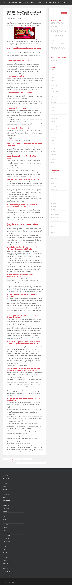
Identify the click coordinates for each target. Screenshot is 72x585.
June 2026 (53, 74)
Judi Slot (27, 2)
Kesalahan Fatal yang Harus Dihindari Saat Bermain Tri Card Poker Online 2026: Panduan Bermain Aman (58, 24)
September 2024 (54, 132)
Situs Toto (53, 226)
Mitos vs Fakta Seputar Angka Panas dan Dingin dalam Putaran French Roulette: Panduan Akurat (58, 37)
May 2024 (53, 143)
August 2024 (53, 135)
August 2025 (53, 102)
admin (18, 18)
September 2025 (54, 99)
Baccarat (33, 2)
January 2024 (54, 154)
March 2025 (53, 115)
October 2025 (54, 96)
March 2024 (53, 148)
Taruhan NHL (64, 2)
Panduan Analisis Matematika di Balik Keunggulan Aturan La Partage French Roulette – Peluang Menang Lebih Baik (59, 30)
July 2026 (53, 72)
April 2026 (53, 80)
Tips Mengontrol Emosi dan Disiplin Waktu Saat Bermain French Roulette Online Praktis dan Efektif (59, 42)
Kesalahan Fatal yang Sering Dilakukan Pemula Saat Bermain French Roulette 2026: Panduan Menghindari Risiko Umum (58, 47)
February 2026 (54, 85)
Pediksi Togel (48, 2)
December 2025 (54, 91)
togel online (11, 22)
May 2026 (53, 77)
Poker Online (40, 2)
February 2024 (54, 151)
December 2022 (54, 162)
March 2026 (53, 83)
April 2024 (53, 146)
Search (52, 10)
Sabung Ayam (56, 2)
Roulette (52, 183)
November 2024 (54, 126)
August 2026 (53, 69)
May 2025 (53, 110)
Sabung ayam (54, 186)
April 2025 (53, 113)
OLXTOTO (57, 580)
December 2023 (54, 157)
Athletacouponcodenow (12, 2)
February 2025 (54, 118)
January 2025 (54, 121)
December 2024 (54, 124)
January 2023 (54, 159)
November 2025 (54, 94)
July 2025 (53, 105)
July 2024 (53, 137)
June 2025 (53, 107)
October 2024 (54, 129)
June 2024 (53, 140)
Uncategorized (54, 192)
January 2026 (54, 88)
